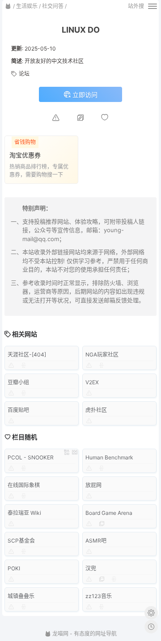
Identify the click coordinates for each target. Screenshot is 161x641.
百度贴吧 (18, 410)
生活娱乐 (27, 6)
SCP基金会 (21, 540)
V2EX (92, 382)
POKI (14, 568)
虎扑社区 (96, 410)
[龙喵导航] (8, 6)
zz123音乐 (98, 596)
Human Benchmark (109, 457)
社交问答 (53, 6)
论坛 (24, 73)
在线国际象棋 (24, 485)
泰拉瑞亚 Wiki (24, 512)
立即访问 (84, 94)
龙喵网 (59, 633)
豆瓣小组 (18, 382)
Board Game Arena (108, 512)
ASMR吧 (95, 540)
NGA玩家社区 (102, 354)
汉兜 (90, 568)
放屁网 (93, 485)
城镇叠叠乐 (21, 596)
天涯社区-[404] (27, 354)
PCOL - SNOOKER (31, 457)
